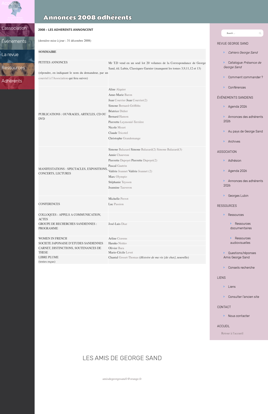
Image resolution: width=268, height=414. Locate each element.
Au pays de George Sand (245, 131)
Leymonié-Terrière (132, 122)
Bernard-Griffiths (130, 105)
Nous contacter (239, 316)
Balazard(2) (148, 149)
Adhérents (12, 81)
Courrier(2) (140, 100)
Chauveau (123, 155)
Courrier (120, 100)
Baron (128, 95)
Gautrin (122, 166)
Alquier (121, 89)
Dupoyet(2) (150, 160)
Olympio (121, 176)
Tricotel (123, 133)
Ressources (13, 68)
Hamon (123, 116)
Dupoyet (125, 160)
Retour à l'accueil (232, 333)
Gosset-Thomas (128, 257)
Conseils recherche (241, 267)
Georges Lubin (238, 196)
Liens (232, 287)
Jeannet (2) (145, 171)
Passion (119, 204)
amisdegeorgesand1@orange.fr (122, 379)
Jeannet (123, 171)
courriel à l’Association (53, 78)
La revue (10, 54)
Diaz (124, 224)
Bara (121, 248)
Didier (124, 111)
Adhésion (234, 160)
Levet (129, 252)
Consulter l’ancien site (243, 297)
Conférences (237, 87)
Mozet (122, 127)
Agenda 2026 (237, 106)
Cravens (122, 238)
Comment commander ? (245, 77)
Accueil (9, 3)
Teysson (127, 182)
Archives (234, 141)
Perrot (124, 198)
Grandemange (132, 138)
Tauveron (126, 187)
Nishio (122, 243)
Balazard (124, 149)
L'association (14, 28)
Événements (14, 41)
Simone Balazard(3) (169, 149)
